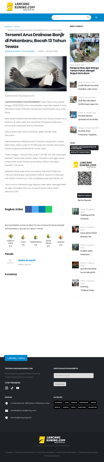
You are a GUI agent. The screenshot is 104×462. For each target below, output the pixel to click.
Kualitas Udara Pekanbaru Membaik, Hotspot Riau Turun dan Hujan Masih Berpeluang (88, 252)
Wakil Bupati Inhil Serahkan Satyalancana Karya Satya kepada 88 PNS (87, 217)
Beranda (8, 27)
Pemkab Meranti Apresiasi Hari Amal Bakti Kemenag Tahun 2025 (88, 117)
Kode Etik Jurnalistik (46, 452)
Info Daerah (29, 51)
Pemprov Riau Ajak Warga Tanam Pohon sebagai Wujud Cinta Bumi (84, 71)
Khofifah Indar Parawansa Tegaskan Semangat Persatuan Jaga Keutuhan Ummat (88, 133)
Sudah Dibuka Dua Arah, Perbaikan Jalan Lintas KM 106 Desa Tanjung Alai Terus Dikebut (88, 87)
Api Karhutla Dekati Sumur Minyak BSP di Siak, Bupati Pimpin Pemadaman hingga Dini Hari (88, 270)
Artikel (17, 27)
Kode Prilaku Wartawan (67, 452)
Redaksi (9, 452)
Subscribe (59, 384)
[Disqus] (36, 312)
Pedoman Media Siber (25, 452)
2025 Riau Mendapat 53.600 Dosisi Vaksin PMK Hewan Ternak (88, 102)
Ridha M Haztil (13, 51)
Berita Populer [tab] (84, 200)
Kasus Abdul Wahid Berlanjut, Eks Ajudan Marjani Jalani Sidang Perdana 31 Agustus (88, 235)
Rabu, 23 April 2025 (77, 65)
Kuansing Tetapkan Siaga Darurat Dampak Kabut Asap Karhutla (87, 288)
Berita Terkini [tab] (84, 195)
